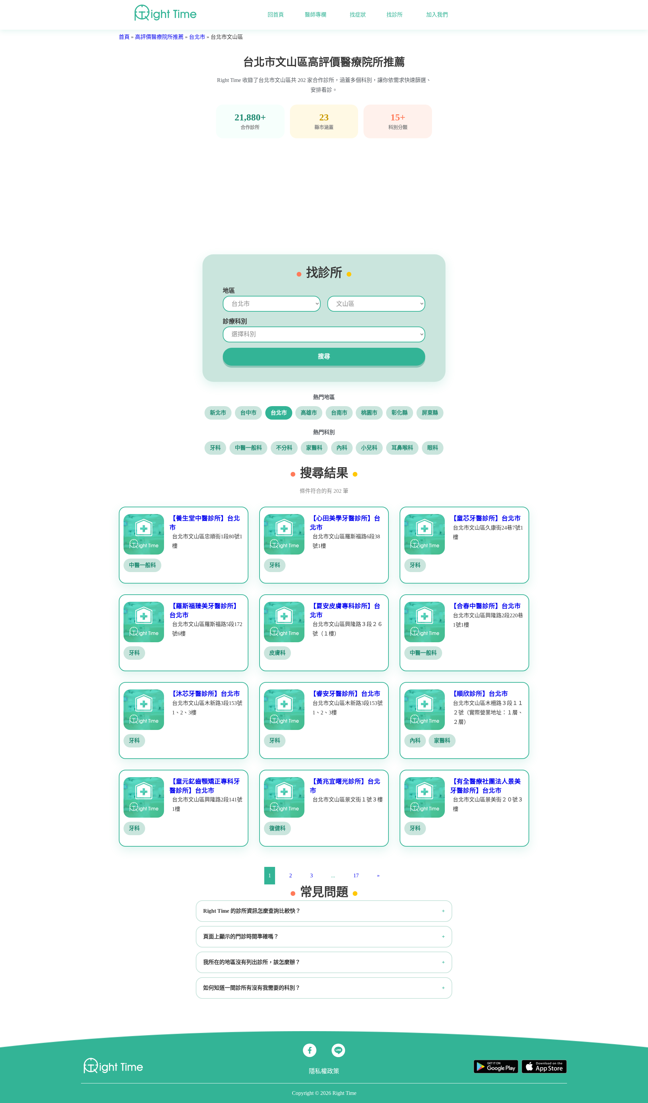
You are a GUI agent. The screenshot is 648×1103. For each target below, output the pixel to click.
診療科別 (235, 321)
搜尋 (324, 356)
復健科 (277, 828)
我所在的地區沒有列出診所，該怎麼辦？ (251, 962)
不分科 (284, 448)
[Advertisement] (324, 196)
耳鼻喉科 (402, 448)
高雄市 (309, 413)
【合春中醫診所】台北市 (485, 606)
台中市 (248, 413)
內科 (341, 448)
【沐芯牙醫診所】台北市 (204, 693)
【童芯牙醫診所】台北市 (485, 518)
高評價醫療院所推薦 (159, 37)
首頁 (124, 37)
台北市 (197, 37)
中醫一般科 (248, 448)
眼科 (432, 448)
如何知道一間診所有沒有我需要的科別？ (251, 988)
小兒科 (369, 448)
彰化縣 (400, 413)
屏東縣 (430, 413)
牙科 (215, 448)
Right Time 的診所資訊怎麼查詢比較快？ (252, 911)
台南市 (339, 413)
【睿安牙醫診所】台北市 (345, 693)
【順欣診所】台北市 (479, 693)
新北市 (218, 413)
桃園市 (369, 413)
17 (356, 875)
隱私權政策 (324, 1071)
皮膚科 (277, 653)
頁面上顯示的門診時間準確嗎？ (241, 936)
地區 (229, 290)
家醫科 (314, 448)
